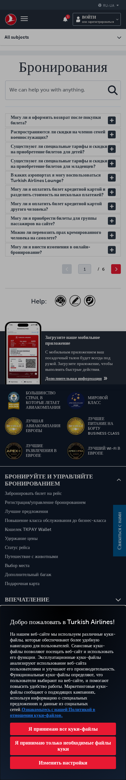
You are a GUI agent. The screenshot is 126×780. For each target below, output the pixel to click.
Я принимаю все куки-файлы (63, 729)
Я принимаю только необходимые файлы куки (63, 746)
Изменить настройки (63, 763)
